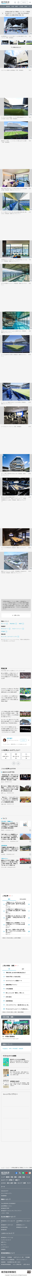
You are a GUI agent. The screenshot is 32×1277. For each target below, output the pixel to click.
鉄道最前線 (4, 1195)
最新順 (8, 6)
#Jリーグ (3, 623)
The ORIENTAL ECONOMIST (8, 1203)
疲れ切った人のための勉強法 (17, 1059)
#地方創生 (12, 623)
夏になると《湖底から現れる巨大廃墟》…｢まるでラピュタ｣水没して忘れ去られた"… (15, 931)
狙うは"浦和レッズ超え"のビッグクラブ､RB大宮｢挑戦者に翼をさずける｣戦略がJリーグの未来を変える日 (10, 676)
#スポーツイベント (17, 628)
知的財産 (3, 1262)
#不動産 (3, 631)
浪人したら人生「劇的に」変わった (15, 992)
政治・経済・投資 (11, 1183)
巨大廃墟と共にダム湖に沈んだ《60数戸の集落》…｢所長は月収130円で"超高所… (16, 917)
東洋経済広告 (4, 1227)
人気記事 (5, 896)
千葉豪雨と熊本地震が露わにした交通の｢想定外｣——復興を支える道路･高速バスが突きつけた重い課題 (10, 850)
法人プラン (4, 1244)
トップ (3, 6)
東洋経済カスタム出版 (21, 1227)
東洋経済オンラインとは (7, 1237)
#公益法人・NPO (7, 1048)
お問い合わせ (26, 1264)
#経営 (20, 623)
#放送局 (21, 1048)
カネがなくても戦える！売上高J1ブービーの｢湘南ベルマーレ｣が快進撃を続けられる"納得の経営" (10, 690)
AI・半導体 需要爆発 (8, 1036)
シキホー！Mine (5, 1213)
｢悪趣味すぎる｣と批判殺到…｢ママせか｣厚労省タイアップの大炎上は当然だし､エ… (15, 924)
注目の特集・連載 (8, 1017)
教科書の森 (4, 1229)
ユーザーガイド (5, 1247)
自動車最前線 (9, 1001)
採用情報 (9, 1257)
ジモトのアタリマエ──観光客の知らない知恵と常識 (18, 1005)
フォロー (23, 740)
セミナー (3, 1180)
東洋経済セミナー (20, 1224)
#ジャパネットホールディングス (9, 636)
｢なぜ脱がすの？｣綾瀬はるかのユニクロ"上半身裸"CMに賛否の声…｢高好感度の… (16, 911)
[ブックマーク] (14, 763)
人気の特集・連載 (8, 965)
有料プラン (4, 1242)
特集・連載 (15, 6)
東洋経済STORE (5, 1208)
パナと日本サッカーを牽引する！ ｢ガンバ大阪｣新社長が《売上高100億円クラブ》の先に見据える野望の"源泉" (10, 698)
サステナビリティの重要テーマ (14, 980)
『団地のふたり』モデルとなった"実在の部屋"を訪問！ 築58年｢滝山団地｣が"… (15, 904)
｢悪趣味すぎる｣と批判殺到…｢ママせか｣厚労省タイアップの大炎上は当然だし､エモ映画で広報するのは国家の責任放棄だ (9, 826)
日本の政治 (9, 996)
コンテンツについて (6, 1240)
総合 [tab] (9, 899)
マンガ (28, 1177)
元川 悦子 (9, 738)
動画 (26, 6)
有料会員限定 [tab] (23, 899)
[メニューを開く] (30, 2)
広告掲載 (27, 1257)
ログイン (24, 2)
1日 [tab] (9, 969)
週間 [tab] (23, 969)
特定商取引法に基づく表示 (13, 1262)
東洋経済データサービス (7, 1224)
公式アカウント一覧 (18, 1257)
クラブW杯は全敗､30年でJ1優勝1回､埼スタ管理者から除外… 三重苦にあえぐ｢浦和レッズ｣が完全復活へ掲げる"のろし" (10, 714)
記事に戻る (2, 13)
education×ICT (4, 1190)
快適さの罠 (13, 1070)
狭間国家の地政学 (14, 1081)
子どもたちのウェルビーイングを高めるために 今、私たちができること (18, 1009)
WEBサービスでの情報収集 (7, 1259)
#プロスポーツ (4, 628)
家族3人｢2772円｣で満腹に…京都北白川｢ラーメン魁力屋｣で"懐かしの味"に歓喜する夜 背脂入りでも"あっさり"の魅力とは (9, 863)
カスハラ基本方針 (17, 1264)
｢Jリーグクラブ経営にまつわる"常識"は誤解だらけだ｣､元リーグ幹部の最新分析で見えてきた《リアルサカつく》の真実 (9, 729)
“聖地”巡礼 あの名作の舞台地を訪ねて (16, 972)
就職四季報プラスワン (11, 984)
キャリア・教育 (22, 1183)
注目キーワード (7, 1044)
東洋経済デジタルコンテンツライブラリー (11, 1210)
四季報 (10, 1180)
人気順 (21, 6)
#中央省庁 (15, 1048)
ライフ (7, 1167)
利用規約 (3, 1249)
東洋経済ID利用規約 (6, 1264)
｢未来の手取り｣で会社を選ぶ (13, 976)
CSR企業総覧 (9, 988)
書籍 (16, 1180)
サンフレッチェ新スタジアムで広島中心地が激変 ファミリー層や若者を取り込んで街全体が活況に (10, 721)
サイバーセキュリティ (6, 1193)
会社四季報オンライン (6, 1206)
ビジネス (3, 1183)
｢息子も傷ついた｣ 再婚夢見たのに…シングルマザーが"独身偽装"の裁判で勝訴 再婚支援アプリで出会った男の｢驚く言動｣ (9, 837)
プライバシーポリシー (21, 1259)
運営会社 (3, 1257)
